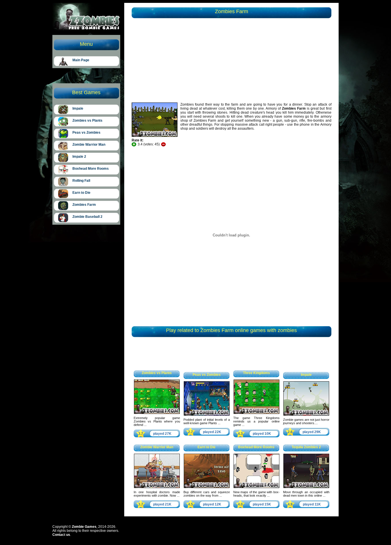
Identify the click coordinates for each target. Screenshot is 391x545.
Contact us (61, 535)
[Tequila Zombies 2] (306, 487)
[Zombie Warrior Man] (157, 487)
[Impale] (306, 414)
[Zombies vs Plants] (157, 413)
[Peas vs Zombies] (207, 414)
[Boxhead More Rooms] (256, 487)
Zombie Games (84, 527)
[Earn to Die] (207, 487)
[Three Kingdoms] (256, 413)
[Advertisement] (181, 61)
